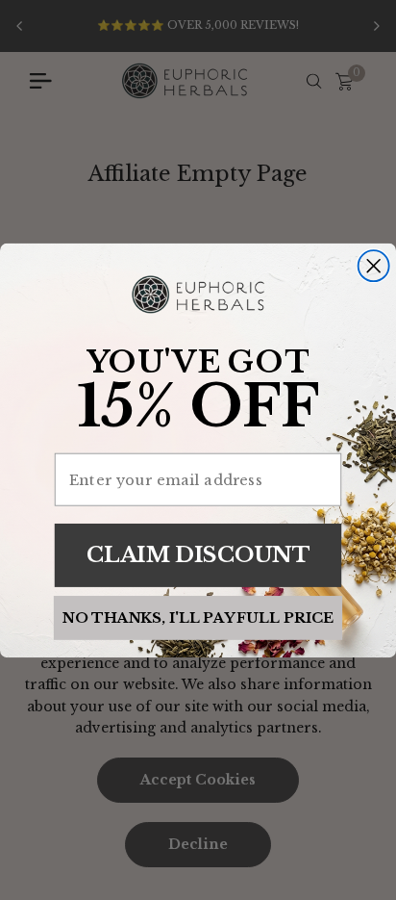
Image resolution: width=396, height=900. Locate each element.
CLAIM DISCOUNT (198, 554)
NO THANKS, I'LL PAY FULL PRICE (198, 617)
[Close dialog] (374, 265)
